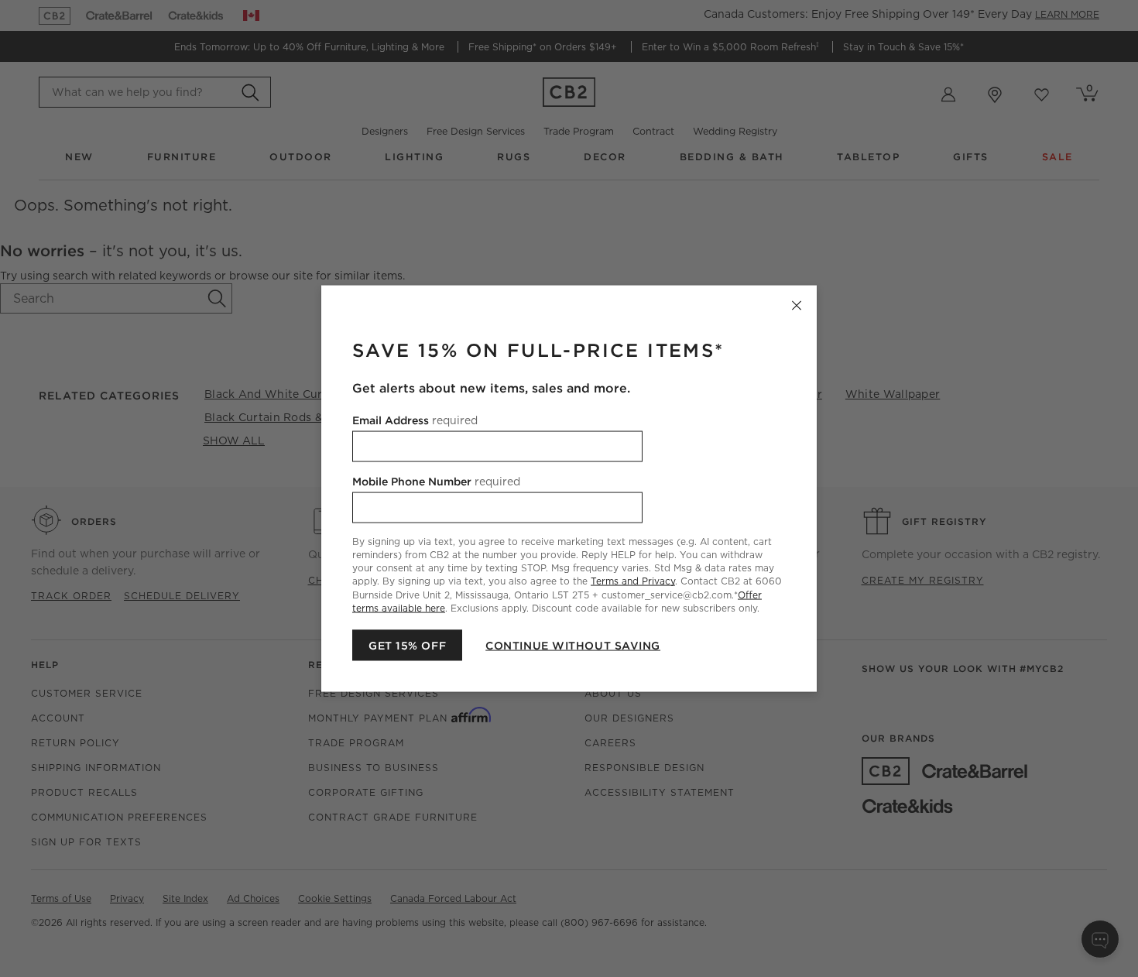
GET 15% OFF (407, 645)
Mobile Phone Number (436, 481)
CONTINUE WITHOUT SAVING (572, 645)
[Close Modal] (797, 306)
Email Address (415, 420)
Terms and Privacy (633, 581)
